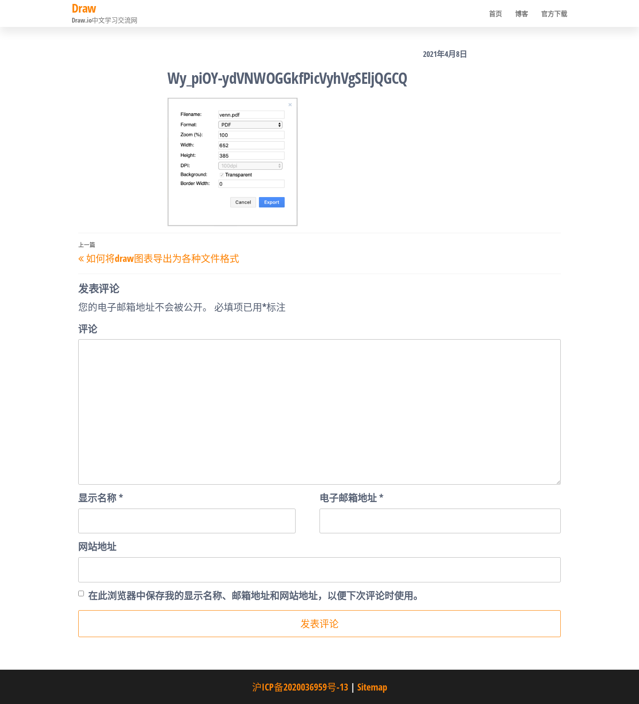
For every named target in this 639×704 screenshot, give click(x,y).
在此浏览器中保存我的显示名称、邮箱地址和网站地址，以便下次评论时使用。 (255, 595)
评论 (87, 328)
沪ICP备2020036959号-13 (300, 686)
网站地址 (97, 545)
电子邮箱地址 (351, 497)
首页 (495, 13)
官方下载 (554, 13)
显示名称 (100, 497)
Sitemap (372, 686)
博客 (521, 13)
